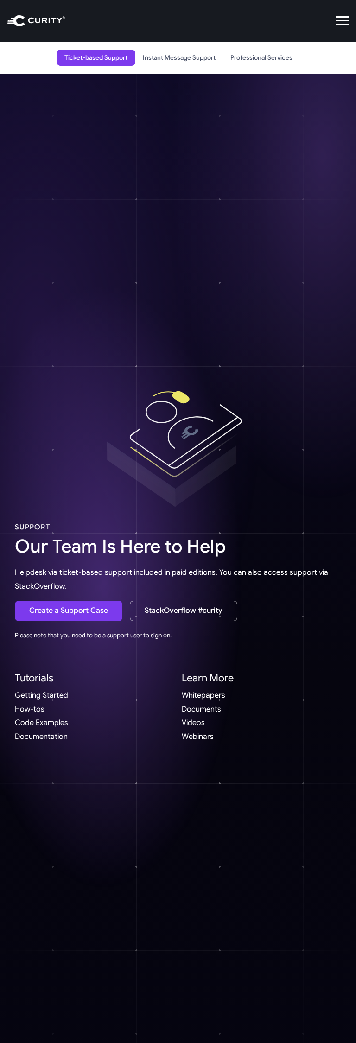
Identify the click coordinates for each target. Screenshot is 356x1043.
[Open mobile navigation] (342, 20)
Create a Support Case (68, 610)
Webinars (198, 736)
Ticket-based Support (95, 58)
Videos (193, 722)
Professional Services (261, 58)
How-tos (29, 709)
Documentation (41, 736)
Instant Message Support (179, 58)
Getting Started (41, 695)
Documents (201, 709)
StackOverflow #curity (183, 610)
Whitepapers (203, 695)
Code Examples (41, 722)
